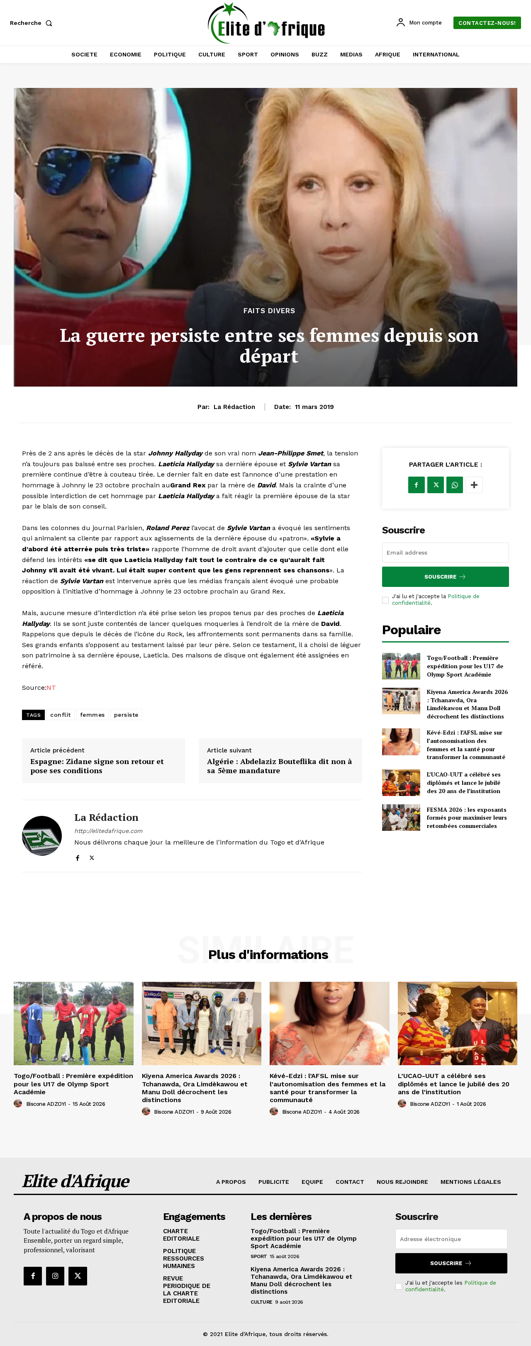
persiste (126, 714)
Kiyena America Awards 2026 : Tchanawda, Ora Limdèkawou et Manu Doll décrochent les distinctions (467, 704)
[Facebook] (77, 856)
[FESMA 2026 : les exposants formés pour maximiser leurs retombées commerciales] (401, 817)
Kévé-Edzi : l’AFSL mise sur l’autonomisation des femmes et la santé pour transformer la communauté (466, 744)
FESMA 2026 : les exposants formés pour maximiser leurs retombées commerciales (467, 818)
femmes (92, 714)
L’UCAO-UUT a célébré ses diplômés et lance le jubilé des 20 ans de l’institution (464, 782)
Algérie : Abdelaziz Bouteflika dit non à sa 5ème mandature (279, 766)
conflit (60, 714)
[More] (474, 485)
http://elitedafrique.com (108, 831)
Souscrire (440, 577)
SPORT (259, 1256)
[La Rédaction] (42, 835)
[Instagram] (55, 1276)
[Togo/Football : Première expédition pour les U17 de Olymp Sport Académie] (401, 666)
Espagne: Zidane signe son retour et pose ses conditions (97, 766)
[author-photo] (19, 1103)
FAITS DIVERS (269, 310)
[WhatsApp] (454, 485)
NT (51, 687)
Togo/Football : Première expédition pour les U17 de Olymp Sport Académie (465, 666)
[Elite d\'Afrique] (266, 23)
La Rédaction (234, 407)
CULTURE (262, 1302)
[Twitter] (92, 856)
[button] (33, 23)
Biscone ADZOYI (46, 1104)
